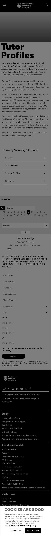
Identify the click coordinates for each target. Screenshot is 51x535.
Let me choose (16, 530)
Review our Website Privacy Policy (23, 526)
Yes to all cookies (33, 530)
